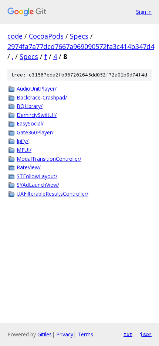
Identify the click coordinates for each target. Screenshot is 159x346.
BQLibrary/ (30, 106)
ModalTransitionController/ (49, 158)
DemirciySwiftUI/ (37, 114)
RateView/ (29, 167)
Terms (85, 334)
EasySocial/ (30, 123)
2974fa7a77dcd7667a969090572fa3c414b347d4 (80, 46)
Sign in (144, 11)
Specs (79, 36)
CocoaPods (46, 36)
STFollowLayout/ (37, 176)
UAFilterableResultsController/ (52, 193)
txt (128, 334)
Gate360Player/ (35, 132)
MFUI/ (24, 149)
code (15, 36)
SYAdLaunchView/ (38, 184)
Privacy (64, 334)
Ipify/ (22, 140)
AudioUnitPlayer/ (37, 88)
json (146, 334)
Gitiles (44, 334)
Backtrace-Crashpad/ (42, 97)
